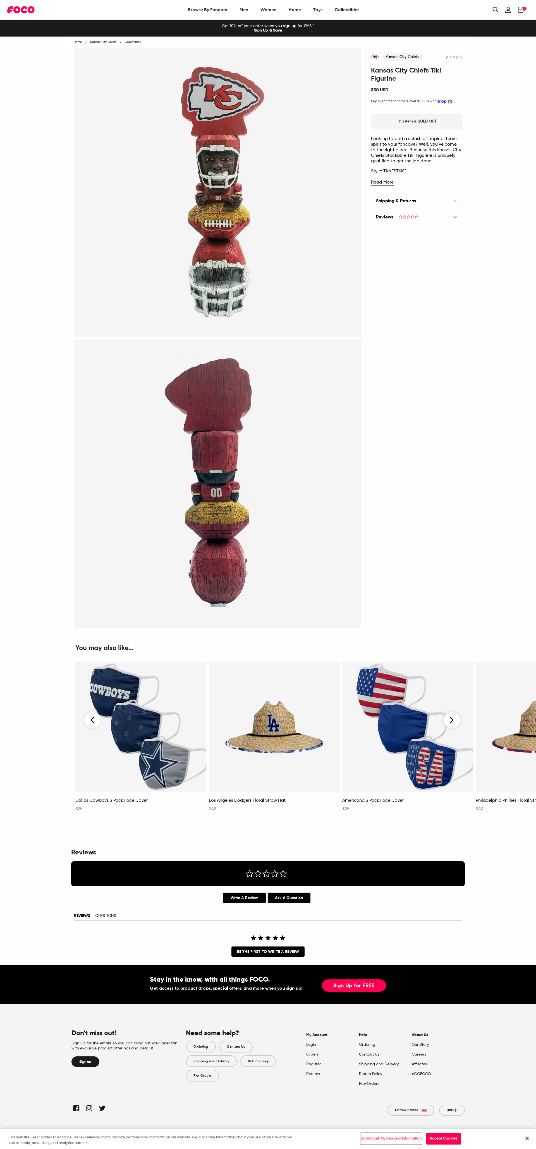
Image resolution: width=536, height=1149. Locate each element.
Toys (317, 9)
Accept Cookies (443, 1138)
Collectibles (347, 9)
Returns (313, 1074)
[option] (268, 28)
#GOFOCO (421, 1074)
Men (244, 9)
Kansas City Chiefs (402, 57)
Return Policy (258, 1061)
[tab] (244, 897)
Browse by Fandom (207, 9)
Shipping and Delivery (211, 1061)
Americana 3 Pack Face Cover (373, 800)
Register (313, 1064)
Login (311, 1045)
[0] (519, 10)
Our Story (420, 1045)
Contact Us (236, 1047)
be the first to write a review (268, 951)
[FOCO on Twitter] (101, 1108)
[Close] (527, 1138)
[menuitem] (207, 9)
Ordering (200, 1047)
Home (295, 9)
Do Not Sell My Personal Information (391, 1138)
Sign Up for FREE (354, 985)
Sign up (85, 1062)
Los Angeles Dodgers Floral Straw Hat (247, 800)
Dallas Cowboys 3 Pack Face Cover (111, 800)
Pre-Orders (202, 1076)
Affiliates (419, 1064)
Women (268, 9)
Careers (419, 1054)
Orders (312, 1054)
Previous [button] (92, 720)
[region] (268, 1139)
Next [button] (451, 720)
